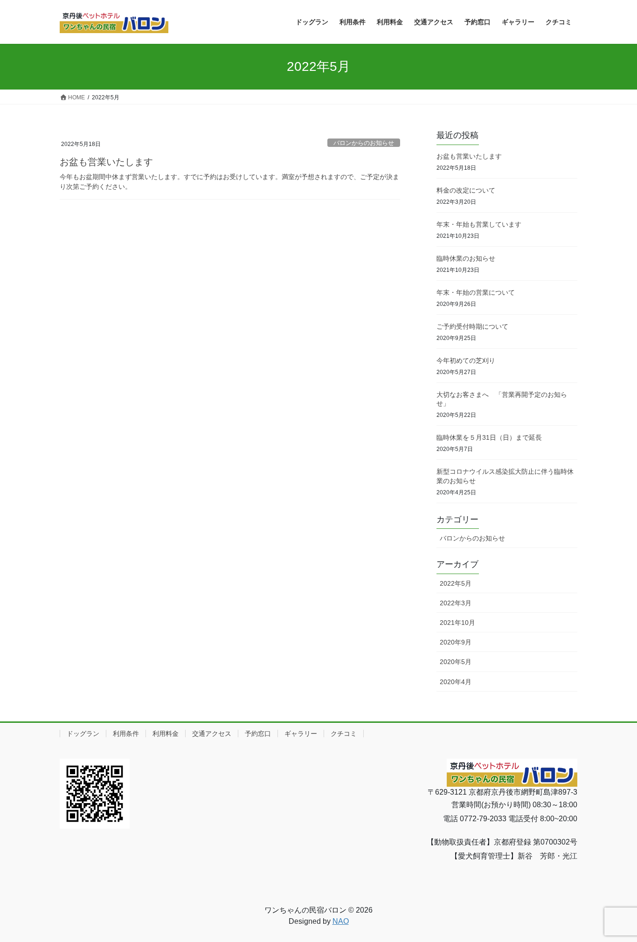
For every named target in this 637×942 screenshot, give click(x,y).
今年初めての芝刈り (465, 360)
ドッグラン (83, 733)
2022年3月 (455, 603)
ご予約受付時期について (472, 326)
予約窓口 (258, 733)
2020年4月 (455, 682)
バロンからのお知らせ (363, 142)
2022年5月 (455, 583)
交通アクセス (211, 733)
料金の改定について (465, 190)
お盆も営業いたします (106, 162)
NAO (340, 921)
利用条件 (126, 733)
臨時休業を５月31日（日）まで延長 (489, 437)
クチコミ (344, 733)
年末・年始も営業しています (478, 224)
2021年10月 (457, 622)
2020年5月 (455, 661)
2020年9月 (455, 642)
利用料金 (165, 733)
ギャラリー (300, 733)
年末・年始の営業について (475, 292)
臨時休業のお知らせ (465, 258)
